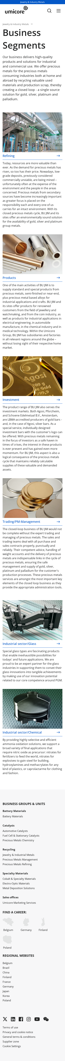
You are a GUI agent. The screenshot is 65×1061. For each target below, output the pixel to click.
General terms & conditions (19, 1036)
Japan (6, 991)
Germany (26, 930)
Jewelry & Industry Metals (16, 24)
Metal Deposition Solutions (19, 888)
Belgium (8, 930)
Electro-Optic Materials (16, 883)
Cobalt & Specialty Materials (19, 878)
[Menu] (58, 11)
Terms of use (10, 1027)
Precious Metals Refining (17, 864)
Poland (7, 947)
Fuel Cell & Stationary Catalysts (21, 835)
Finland (43, 930)
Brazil (6, 967)
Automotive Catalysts (15, 831)
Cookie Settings (12, 1046)
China (6, 972)
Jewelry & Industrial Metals (18, 855)
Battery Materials (13, 816)
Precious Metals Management (20, 859)
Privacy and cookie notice (18, 1032)
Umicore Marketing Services (19, 902)
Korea (6, 996)
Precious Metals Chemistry (18, 840)
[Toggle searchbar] (49, 11)
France (7, 981)
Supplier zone (11, 1041)
